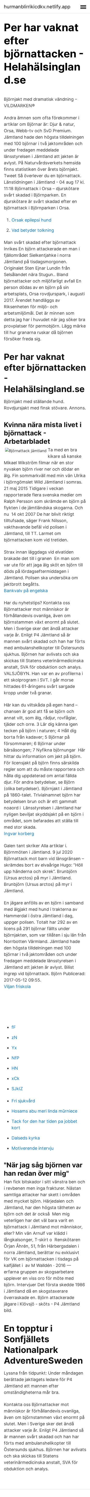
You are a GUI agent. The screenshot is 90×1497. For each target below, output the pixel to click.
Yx (14, 1047)
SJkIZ (17, 1088)
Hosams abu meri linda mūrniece (44, 1111)
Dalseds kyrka (26, 1137)
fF (14, 1027)
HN (15, 1068)
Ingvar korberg (19, 833)
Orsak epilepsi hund (31, 219)
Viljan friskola (17, 986)
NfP (15, 1057)
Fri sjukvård (23, 1100)
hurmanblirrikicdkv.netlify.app (37, 6)
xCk (15, 1078)
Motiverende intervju (33, 1148)
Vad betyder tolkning (33, 230)
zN (14, 1037)
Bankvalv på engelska (26, 590)
